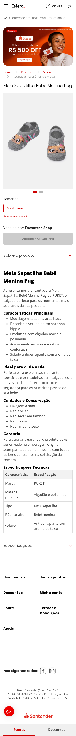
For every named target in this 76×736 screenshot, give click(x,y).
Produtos (27, 72)
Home (7, 72)
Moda (47, 72)
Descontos (56, 729)
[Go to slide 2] (41, 192)
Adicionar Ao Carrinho (38, 239)
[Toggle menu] (5, 6)
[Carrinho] (70, 6)
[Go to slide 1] (35, 192)
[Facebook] (43, 671)
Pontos (19, 729)
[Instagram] (52, 671)
